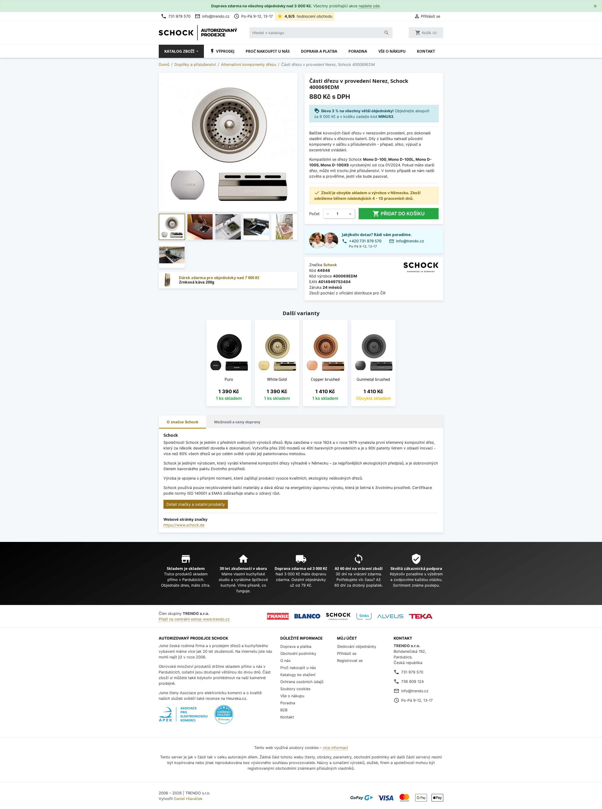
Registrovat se (350, 660)
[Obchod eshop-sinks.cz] (364, 616)
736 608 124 (412, 681)
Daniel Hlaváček (188, 798)
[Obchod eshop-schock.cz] (338, 616)
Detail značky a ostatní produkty (195, 504)
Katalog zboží (179, 51)
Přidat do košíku (398, 213)
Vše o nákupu (392, 51)
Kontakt (426, 51)
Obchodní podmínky (298, 653)
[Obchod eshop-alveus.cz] (390, 616)
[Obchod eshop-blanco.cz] (307, 616)
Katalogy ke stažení (297, 674)
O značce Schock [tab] (182, 422)
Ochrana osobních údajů (301, 681)
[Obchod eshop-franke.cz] (278, 616)
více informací (335, 747)
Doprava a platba (319, 51)
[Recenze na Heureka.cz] (223, 716)
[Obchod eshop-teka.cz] (420, 616)
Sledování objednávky (356, 646)
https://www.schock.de (183, 525)
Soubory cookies (295, 688)
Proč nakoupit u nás (268, 51)
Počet (314, 213)
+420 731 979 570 (365, 241)
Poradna (358, 51)
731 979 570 (175, 16)
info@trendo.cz (212, 16)
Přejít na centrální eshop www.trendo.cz (194, 619)
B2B (283, 710)
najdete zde (369, 6)
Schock (330, 264)
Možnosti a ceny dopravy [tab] (237, 422)
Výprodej (222, 51)
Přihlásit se (346, 653)
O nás (285, 660)
